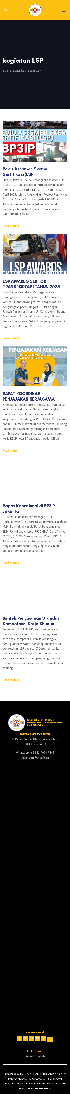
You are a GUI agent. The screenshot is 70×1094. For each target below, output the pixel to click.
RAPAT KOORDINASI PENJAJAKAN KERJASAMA (29, 396)
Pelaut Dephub (35, 1056)
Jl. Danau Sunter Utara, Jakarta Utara (35, 739)
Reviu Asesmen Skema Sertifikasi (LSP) (25, 171)
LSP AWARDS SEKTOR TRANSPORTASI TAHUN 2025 (31, 283)
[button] (6, 10)
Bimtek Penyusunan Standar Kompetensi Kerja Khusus (31, 620)
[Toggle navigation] (55, 10)
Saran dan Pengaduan (35, 757)
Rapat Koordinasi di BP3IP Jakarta (29, 508)
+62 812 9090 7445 (41, 752)
